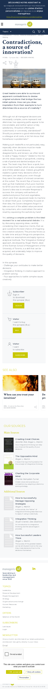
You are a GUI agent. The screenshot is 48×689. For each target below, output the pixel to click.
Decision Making (27, 57)
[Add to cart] (10, 63)
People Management (11, 596)
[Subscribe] (16, 63)
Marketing (7, 607)
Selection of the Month (11, 617)
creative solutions (15, 232)
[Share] (5, 63)
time (12, 234)
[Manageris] (23, 26)
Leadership (7, 590)
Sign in (18, 306)
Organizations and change (13, 601)
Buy (17, 330)
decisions (33, 116)
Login (5, 629)
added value (19, 170)
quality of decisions (15, 254)
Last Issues (6, 627)
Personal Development (28, 35)
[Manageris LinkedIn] (34, 568)
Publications (7, 35)
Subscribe (20, 355)
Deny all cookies (34, 672)
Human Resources (10, 604)
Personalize (24, 677)
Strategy (6, 599)
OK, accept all (15, 672)
